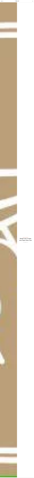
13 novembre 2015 (25, 242)
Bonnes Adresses (25, 237)
